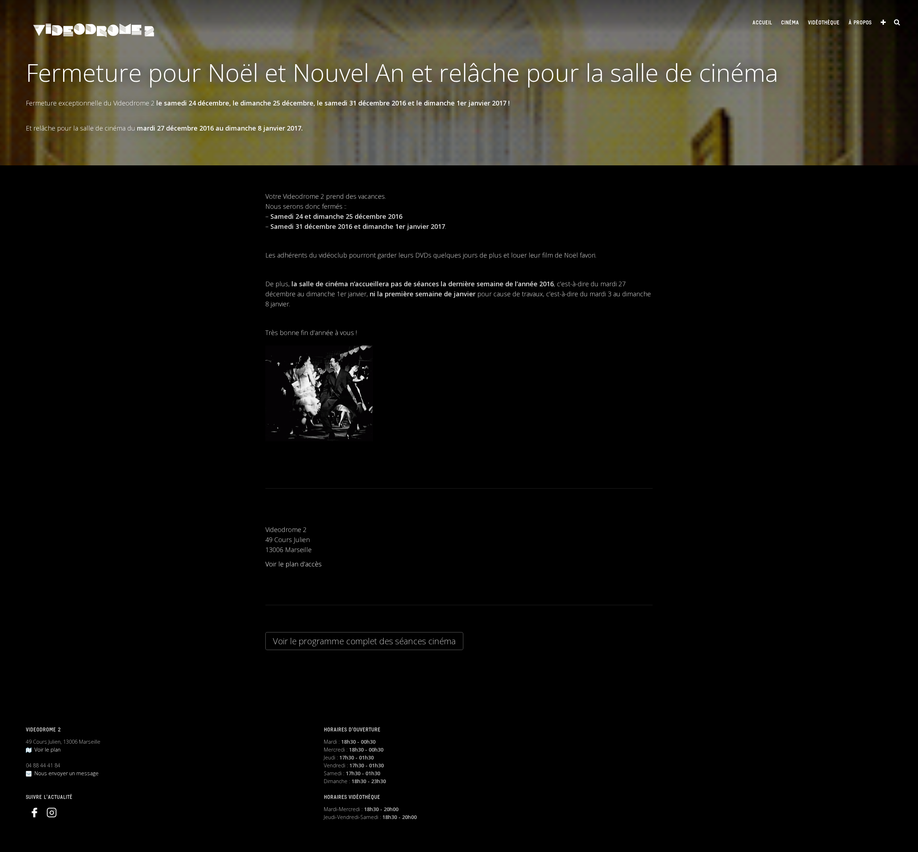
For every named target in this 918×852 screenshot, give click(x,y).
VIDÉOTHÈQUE (823, 23)
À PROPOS (859, 23)
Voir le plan (46, 749)
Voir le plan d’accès (293, 564)
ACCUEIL (762, 23)
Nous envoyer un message (65, 773)
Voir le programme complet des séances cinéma (364, 641)
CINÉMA (790, 23)
